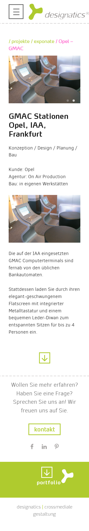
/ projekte (19, 40)
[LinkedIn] (44, 447)
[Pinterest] (57, 447)
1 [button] (67, 100)
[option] (44, 79)
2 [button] (73, 100)
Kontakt (44, 428)
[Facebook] (31, 447)
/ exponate (42, 40)
